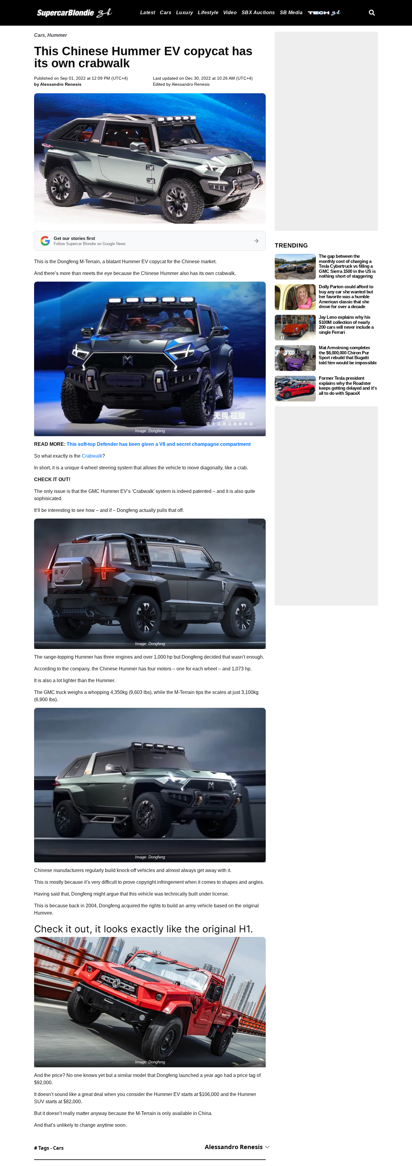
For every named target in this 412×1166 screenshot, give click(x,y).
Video (230, 12)
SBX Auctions (258, 12)
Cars (165, 12)
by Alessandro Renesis (57, 84)
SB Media (291, 12)
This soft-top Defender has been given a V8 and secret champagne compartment (159, 444)
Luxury (184, 12)
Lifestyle (208, 12)
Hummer (57, 35)
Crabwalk (92, 455)
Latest (147, 12)
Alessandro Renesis (191, 84)
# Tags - (49, 1148)
